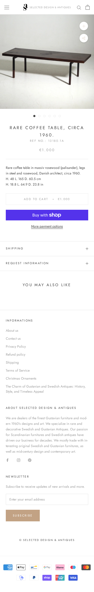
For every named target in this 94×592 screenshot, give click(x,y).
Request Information (27, 263)
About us (12, 330)
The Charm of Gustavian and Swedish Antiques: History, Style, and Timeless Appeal (46, 389)
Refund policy (15, 354)
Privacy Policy (16, 346)
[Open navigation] (6, 7)
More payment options (47, 226)
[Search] (79, 7)
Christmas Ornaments (21, 378)
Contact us (13, 338)
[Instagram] (18, 460)
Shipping (14, 248)
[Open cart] (88, 7)
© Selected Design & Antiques (47, 540)
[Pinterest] (29, 460)
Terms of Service (18, 370)
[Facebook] (7, 460)
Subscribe (23, 515)
